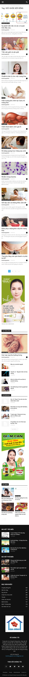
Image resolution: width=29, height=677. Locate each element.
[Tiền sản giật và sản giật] (14, 43)
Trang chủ (4, 6)
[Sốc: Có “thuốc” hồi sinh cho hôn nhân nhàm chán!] (5, 401)
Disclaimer (5, 672)
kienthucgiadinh (5, 29)
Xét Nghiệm (4, 124)
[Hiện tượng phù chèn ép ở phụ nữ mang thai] (14, 92)
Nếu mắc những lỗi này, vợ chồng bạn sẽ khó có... (7, 500)
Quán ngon (18, 495)
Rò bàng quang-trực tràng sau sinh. (14, 151)
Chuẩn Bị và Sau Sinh (6, 148)
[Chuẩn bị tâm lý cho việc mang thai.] (14, 67)
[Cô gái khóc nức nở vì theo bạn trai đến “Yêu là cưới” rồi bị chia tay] (5, 424)
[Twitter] (10, 666)
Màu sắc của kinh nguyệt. (17, 364)
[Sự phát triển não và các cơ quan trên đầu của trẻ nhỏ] (14, 17)
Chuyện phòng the (5, 496)
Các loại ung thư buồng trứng (12, 355)
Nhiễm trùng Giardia (9, 177)
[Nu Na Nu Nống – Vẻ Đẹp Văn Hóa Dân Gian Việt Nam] (5, 542)
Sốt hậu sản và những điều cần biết (14, 203)
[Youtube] (22, 666)
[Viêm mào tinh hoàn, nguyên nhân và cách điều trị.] (21, 507)
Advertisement (17, 672)
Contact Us (23, 672)
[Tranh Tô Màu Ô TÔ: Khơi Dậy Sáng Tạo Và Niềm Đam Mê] (5, 535)
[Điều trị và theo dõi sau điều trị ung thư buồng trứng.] (5, 381)
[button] (27, 2)
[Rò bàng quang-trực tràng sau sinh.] (14, 142)
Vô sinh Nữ (4, 510)
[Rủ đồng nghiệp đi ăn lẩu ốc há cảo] (21, 492)
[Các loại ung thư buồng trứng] (14, 343)
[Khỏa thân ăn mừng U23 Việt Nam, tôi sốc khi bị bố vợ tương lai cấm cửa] (5, 408)
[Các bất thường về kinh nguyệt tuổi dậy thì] (5, 389)
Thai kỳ (3, 49)
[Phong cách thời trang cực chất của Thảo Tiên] (5, 562)
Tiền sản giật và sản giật (10, 52)
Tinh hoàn (18, 510)
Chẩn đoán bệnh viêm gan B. (11, 127)
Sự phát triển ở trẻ (5, 23)
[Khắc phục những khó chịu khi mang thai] (14, 220)
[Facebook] (6, 666)
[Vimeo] (14, 666)
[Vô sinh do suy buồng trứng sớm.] (8, 507)
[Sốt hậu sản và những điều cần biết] (14, 194)
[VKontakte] (18, 666)
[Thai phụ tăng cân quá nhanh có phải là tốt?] (14, 247)
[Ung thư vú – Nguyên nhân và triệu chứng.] (5, 373)
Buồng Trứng (4, 352)
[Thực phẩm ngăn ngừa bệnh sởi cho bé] (5, 569)
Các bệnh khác (5, 174)
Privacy (10, 672)
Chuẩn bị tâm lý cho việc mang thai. (14, 76)
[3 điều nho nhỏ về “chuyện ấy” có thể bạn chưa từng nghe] (5, 577)
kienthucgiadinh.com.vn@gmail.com (14, 656)
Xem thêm (14, 429)
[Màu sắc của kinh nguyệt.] (5, 366)
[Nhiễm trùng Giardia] (14, 168)
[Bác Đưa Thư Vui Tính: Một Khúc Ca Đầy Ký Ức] (5, 550)
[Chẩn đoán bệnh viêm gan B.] (14, 118)
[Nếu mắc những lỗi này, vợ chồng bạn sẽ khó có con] (8, 492)
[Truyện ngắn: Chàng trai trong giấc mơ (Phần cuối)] (5, 416)
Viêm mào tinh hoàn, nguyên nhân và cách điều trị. (20, 514)
